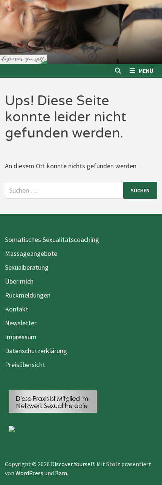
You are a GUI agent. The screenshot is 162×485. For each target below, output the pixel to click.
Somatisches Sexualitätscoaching (52, 239)
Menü (146, 70)
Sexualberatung (27, 267)
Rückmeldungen (27, 295)
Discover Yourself (72, 464)
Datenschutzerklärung (36, 350)
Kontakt (16, 309)
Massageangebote (31, 253)
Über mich (19, 281)
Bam (61, 473)
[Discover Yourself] (81, 31)
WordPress (29, 473)
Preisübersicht (25, 364)
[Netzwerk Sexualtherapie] (53, 401)
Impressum (21, 336)
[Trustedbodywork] (11, 428)
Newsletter (21, 323)
